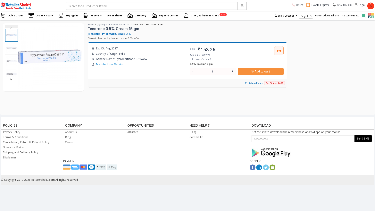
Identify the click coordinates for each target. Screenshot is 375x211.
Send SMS (363, 138)
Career (69, 142)
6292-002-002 (344, 5)
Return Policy (256, 83)
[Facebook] (252, 169)
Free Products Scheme (327, 15)
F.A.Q (192, 132)
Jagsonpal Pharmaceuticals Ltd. (113, 24)
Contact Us (196, 137)
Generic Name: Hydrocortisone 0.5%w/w (113, 38)
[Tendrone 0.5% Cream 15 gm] (50, 87)
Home (91, 24)
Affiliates (132, 132)
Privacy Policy (11, 132)
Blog (68, 137)
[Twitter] (266, 169)
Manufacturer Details (109, 64)
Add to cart (262, 71)
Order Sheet (114, 15)
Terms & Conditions (15, 137)
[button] (370, 13)
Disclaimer (9, 157)
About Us (71, 132)
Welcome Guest (350, 15)
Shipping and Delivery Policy (20, 152)
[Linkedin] (259, 169)
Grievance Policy (13, 147)
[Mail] (272, 169)
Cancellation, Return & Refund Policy (26, 142)
